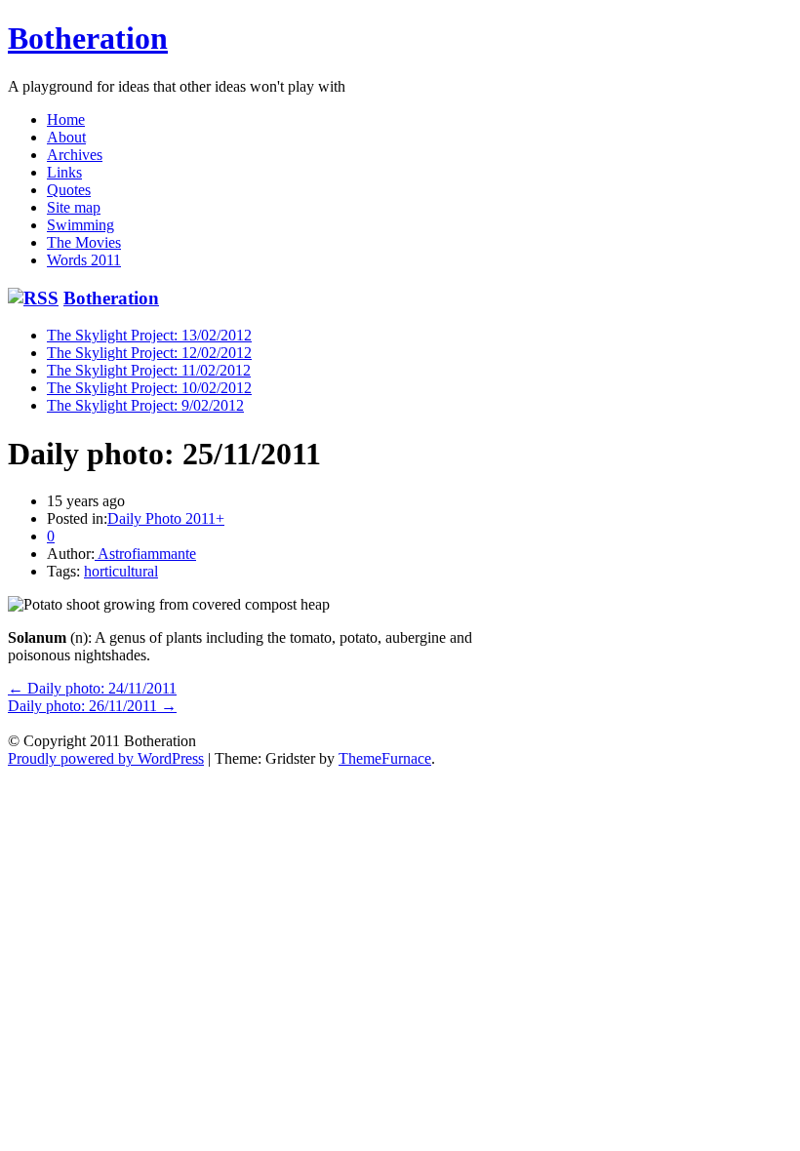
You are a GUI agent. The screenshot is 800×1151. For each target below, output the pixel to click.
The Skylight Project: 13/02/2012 (149, 335)
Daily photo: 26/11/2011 (92, 705)
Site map (73, 207)
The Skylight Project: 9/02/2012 (145, 405)
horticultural (121, 571)
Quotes (69, 189)
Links (64, 172)
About (66, 137)
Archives (74, 154)
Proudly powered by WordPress (106, 758)
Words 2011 (84, 260)
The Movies (84, 242)
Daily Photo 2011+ (165, 518)
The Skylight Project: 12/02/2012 (149, 352)
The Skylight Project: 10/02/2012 (149, 387)
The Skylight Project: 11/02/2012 (149, 370)
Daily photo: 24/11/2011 (92, 688)
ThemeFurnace (385, 758)
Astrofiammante (145, 553)
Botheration (88, 38)
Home (66, 119)
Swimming (80, 225)
